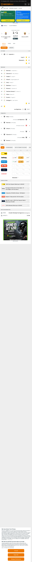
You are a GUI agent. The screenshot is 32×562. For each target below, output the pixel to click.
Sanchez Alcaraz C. (11, 91)
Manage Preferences (16, 559)
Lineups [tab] (11, 47)
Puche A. (8, 97)
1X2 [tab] (2, 147)
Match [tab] (4, 43)
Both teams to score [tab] (21, 147)
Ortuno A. (18, 91)
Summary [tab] (4, 47)
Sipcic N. (12, 94)
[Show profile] (6, 33)
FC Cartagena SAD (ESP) (5, 37)
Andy (7, 82)
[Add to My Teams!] (1, 33)
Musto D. (14, 85)
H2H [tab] (14, 43)
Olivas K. (8, 79)
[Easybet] (4, 153)
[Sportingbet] (4, 161)
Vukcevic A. (9, 73)
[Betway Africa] (4, 157)
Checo (7, 94)
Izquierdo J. (14, 70)
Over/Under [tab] (9, 147)
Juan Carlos (15, 100)
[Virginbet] (4, 174)
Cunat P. (13, 76)
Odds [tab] (9, 43)
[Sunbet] (4, 170)
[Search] (25, 4)
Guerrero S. (14, 88)
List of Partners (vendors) (8, 547)
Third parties (9, 539)
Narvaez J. (8, 70)
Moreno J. (8, 88)
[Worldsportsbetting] (4, 165)
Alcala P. (11, 82)
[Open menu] (28, 4)
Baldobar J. (9, 85)
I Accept (16, 550)
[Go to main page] (8, 4)
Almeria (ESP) (25, 37)
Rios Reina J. (16, 73)
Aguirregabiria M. (15, 79)
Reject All (16, 554)
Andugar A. (9, 100)
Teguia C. (13, 97)
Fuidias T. (8, 76)
